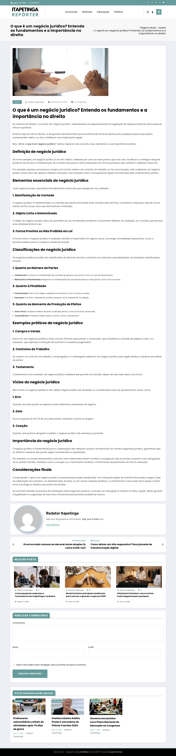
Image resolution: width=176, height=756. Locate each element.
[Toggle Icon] (159, 12)
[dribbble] (155, 2)
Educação (103, 12)
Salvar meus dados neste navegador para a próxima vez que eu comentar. (51, 664)
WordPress (84, 752)
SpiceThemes (116, 752)
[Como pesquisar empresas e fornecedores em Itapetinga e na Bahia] (37, 576)
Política (118, 12)
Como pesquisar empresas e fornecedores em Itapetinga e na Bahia (35, 595)
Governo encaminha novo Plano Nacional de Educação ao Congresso (105, 722)
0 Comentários (80, 102)
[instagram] (159, 2)
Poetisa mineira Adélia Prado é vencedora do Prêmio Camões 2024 (66, 722)
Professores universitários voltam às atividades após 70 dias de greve (28, 724)
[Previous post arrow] (13, 544)
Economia (71, 12)
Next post (95, 540)
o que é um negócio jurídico (40, 143)
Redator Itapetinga (36, 102)
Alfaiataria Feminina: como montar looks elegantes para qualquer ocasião (135, 595)
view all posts (53, 525)
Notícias (87, 12)
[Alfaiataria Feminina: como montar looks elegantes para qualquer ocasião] (139, 576)
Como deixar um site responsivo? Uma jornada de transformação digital (121, 546)
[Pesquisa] (148, 12)
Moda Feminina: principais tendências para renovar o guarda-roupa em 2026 (86, 595)
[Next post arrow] (162, 544)
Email (90, 647)
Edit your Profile (90, 519)
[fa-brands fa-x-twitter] (152, 2)
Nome (15, 647)
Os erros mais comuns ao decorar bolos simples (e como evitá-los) (54, 546)
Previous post (79, 540)
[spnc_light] (152, 12)
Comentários (19, 622)
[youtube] (163, 2)
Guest (17, 102)
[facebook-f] (148, 2)
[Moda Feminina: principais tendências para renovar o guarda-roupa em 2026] (88, 576)
